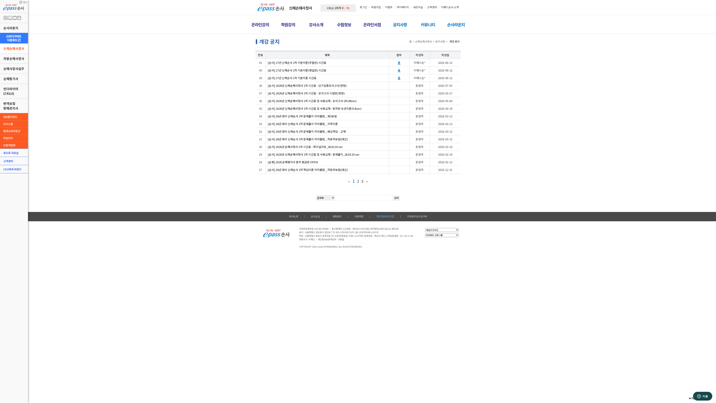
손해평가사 (10, 78)
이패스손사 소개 (450, 7)
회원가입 (376, 7)
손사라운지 (10, 28)
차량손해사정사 (13, 58)
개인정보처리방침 (385, 216)
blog (10, 18)
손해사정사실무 (13, 68)
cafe (19, 18)
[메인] (271, 10)
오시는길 (315, 216)
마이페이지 (403, 7)
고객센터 (8, 161)
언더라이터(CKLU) (10, 91)
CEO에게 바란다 (12, 169)
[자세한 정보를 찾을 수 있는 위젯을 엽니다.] (702, 396)
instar (6, 18)
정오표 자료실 (10, 153)
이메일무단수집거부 (417, 216)
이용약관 (358, 216)
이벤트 (388, 7)
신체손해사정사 (13, 48)
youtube (14, 18)
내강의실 (418, 7)
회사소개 (293, 216)
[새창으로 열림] (14, 38)
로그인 (363, 7)
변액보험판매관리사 (10, 105)
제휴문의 (337, 216)
